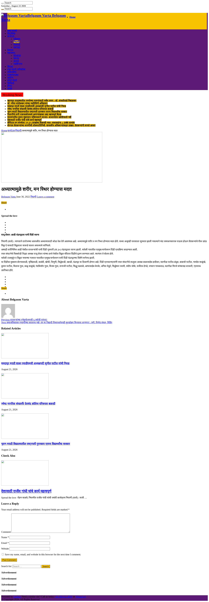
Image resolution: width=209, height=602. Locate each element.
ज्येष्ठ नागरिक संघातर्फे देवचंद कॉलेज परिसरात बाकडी (30, 109)
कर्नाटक (10, 36)
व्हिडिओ (10, 83)
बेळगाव (10, 50)
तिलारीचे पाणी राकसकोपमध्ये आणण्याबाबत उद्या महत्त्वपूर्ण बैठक (34, 114)
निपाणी (16, 41)
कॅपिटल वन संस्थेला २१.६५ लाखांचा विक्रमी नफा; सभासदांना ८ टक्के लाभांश (41, 122)
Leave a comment (45, 196)
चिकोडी (16, 44)
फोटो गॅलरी (12, 80)
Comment (6, 532)
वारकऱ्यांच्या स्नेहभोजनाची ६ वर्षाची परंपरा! (24, 319)
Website (5, 548)
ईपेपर (9, 86)
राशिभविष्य (11, 72)
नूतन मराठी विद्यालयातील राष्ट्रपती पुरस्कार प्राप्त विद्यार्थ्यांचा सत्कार (37, 111)
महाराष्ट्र (11, 52)
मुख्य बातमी (12, 30)
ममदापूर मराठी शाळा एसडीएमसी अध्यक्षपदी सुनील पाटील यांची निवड (36, 106)
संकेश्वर (16, 39)
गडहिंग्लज (17, 63)
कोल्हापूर (17, 55)
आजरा (16, 61)
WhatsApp (81, 596)
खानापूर (16, 47)
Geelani (17, 596)
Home (72, 17)
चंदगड (16, 58)
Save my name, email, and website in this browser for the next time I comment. (43, 554)
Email (5, 543)
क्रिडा (10, 66)
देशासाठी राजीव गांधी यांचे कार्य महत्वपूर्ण (24, 120)
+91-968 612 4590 (63, 596)
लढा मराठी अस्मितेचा (16, 69)
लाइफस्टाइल (13, 75)
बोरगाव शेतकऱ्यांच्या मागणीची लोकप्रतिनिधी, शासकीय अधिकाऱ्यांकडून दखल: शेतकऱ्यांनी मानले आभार (51, 125)
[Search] (2, 3)
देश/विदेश (11, 33)
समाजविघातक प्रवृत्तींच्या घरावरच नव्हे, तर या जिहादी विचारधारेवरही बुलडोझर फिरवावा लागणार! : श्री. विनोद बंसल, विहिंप (56, 322)
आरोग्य (10, 77)
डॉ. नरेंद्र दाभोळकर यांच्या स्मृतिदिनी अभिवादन (27, 103)
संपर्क (9, 88)
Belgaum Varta (8, 196)
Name (5, 537)
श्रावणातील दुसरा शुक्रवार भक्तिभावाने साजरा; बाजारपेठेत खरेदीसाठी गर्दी (39, 117)
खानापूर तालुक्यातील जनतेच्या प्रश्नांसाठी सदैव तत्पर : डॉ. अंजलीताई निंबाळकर (41, 100)
